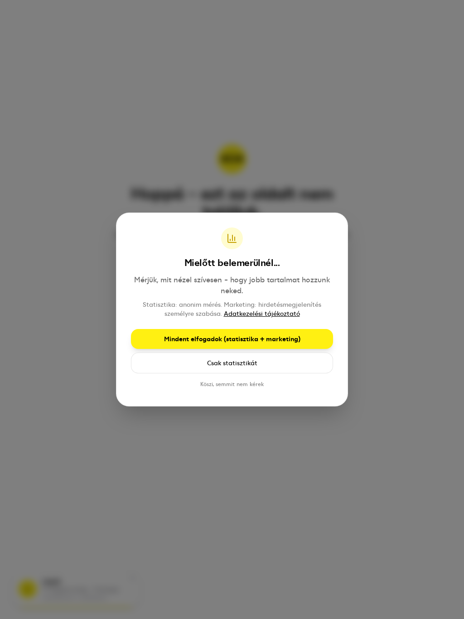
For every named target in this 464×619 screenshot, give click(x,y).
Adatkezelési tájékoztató (262, 314)
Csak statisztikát (232, 363)
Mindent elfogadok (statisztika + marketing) (232, 339)
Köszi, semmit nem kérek (232, 384)
